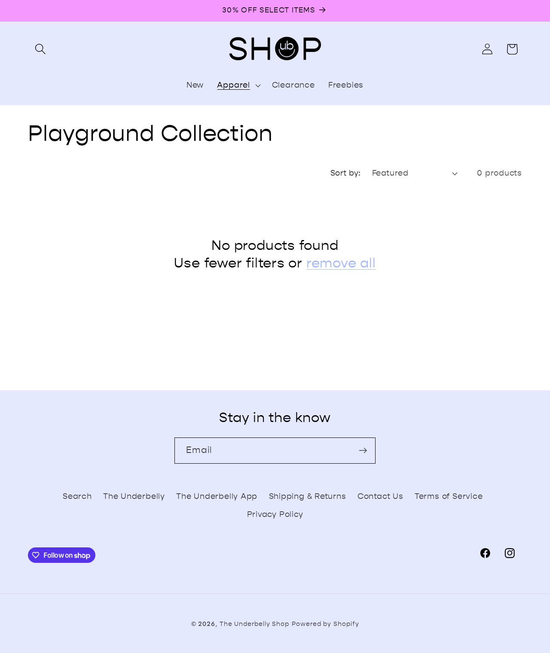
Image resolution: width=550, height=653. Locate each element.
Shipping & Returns (307, 496)
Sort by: (345, 173)
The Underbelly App (216, 496)
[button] (40, 49)
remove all (341, 263)
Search (77, 496)
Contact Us (380, 496)
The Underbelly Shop (254, 624)
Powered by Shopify (325, 624)
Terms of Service (449, 496)
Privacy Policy (275, 514)
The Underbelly (134, 496)
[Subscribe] (363, 450)
